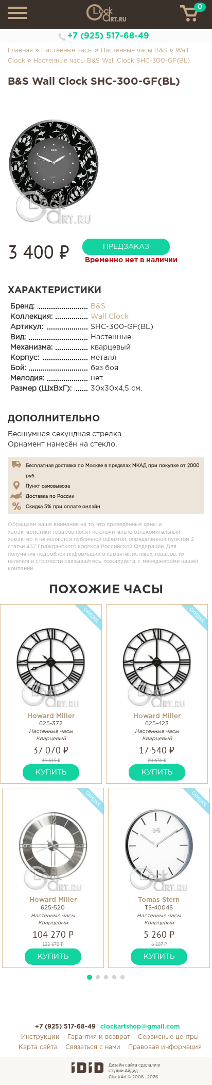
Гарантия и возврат (98, 1037)
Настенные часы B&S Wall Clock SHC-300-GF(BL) (111, 61)
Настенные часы (67, 50)
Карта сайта (38, 1047)
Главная (20, 50)
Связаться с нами (92, 1047)
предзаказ (126, 247)
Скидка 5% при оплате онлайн (63, 507)
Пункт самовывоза (48, 486)
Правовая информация (165, 1047)
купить (51, 772)
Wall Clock (110, 317)
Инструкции (40, 1037)
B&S (98, 306)
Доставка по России (50, 496)
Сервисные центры (168, 1037)
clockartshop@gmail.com (140, 1027)
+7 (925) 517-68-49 (108, 36)
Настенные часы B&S (134, 50)
